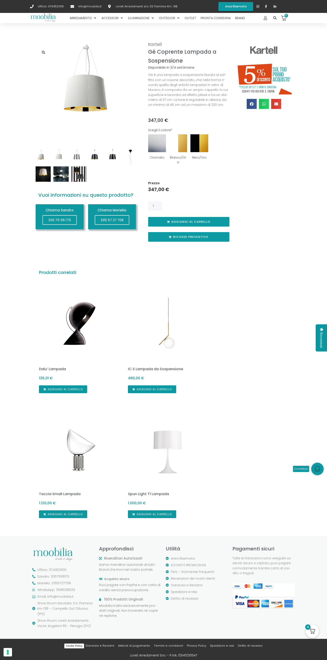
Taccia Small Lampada (60, 494)
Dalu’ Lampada (52, 369)
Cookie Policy (74, 645)
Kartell (155, 44)
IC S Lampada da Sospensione (155, 369)
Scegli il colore (160, 130)
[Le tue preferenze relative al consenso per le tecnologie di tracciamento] (8, 652)
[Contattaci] (317, 469)
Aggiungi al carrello (190, 222)
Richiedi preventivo (190, 237)
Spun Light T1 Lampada (148, 494)
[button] (275, 18)
